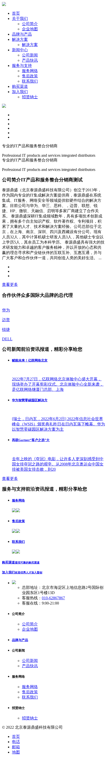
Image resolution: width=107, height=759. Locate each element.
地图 (16, 752)
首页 (16, 736)
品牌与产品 (20, 640)
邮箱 (16, 747)
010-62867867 (53, 598)
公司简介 (30, 24)
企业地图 (30, 29)
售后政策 (30, 76)
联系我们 (30, 81)
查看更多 (10, 284)
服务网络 (30, 71)
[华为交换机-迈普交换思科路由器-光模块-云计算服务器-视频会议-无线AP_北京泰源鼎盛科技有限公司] (4, 4)
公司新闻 (30, 55)
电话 (16, 742)
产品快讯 (30, 60)
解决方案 (30, 45)
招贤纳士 (30, 97)
